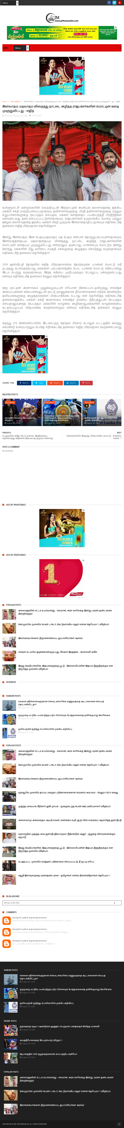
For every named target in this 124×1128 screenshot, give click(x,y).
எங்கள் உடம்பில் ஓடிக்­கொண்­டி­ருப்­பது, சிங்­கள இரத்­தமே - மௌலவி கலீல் (57, 652)
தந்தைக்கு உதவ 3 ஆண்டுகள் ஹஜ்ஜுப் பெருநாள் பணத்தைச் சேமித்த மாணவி (59, 1026)
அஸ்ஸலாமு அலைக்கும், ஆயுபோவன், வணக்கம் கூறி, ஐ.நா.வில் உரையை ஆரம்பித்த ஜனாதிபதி (69, 820)
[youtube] (120, 3)
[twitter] (114, 3)
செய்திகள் (15, 101)
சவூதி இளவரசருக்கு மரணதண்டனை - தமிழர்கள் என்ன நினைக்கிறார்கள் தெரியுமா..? (64, 875)
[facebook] (109, 3)
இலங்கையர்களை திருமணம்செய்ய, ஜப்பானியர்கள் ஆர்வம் (50, 638)
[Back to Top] (119, 1124)
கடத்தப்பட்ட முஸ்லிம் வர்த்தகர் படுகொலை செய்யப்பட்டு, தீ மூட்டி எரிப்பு (56, 861)
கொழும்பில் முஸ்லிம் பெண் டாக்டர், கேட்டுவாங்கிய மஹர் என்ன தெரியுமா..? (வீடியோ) (63, 624)
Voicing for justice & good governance (29, 917)
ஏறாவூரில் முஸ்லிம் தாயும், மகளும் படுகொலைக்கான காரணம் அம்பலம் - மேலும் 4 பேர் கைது (68, 792)
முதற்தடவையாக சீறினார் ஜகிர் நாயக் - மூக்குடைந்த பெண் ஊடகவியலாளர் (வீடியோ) (64, 806)
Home (5, 48)
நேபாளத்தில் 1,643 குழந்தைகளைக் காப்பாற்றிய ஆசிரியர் (48, 1054)
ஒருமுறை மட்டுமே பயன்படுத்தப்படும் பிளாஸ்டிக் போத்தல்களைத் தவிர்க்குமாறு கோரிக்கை (62, 418)
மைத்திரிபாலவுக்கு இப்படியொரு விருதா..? (20, 419)
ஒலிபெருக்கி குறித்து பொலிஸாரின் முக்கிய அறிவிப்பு (101, 419)
